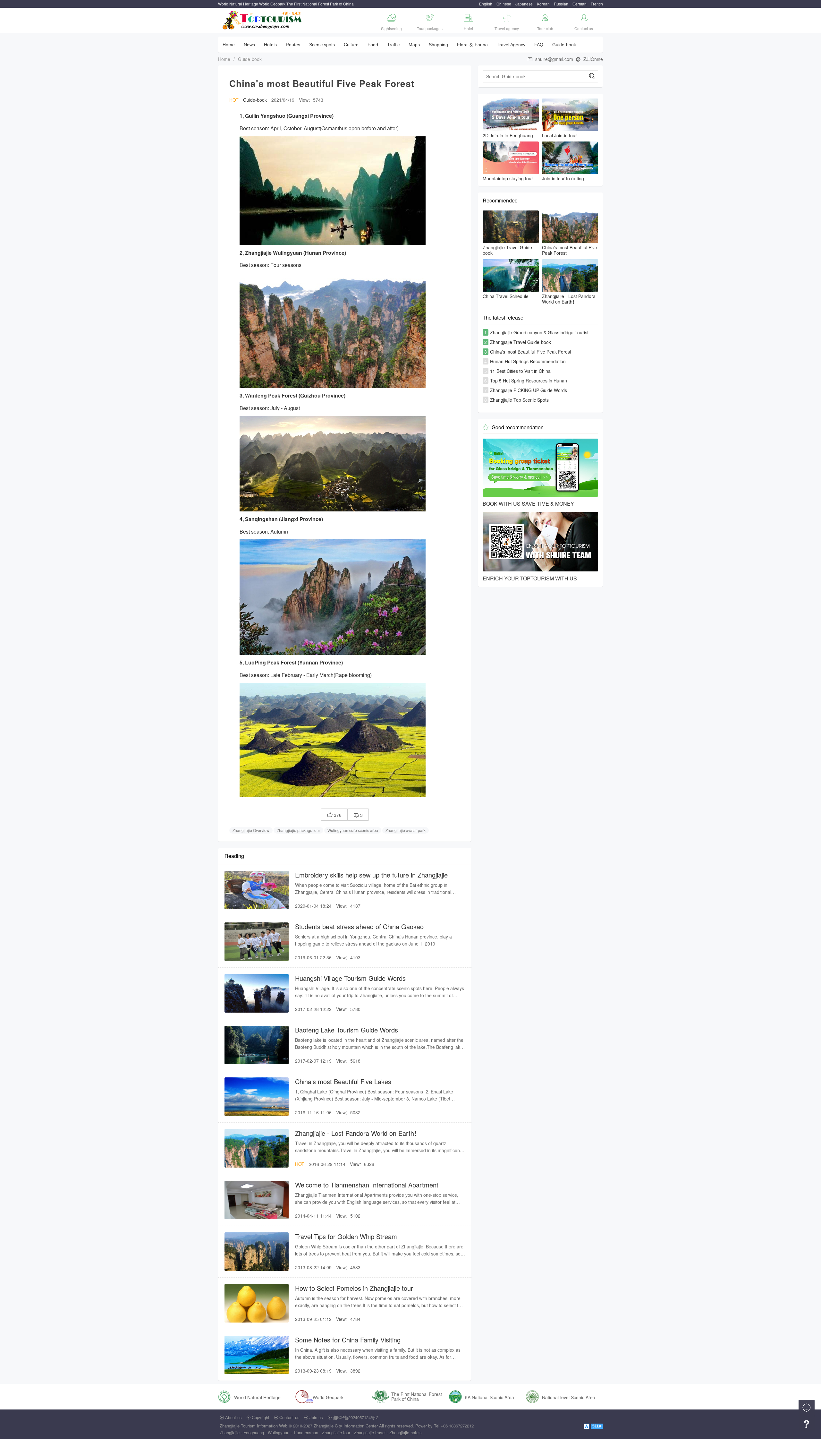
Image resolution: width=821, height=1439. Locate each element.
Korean (543, 3)
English (485, 3)
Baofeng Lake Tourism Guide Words (346, 1029)
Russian (561, 3)
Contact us (289, 1417)
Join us (316, 1417)
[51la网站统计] (587, 1426)
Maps (414, 44)
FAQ (538, 44)
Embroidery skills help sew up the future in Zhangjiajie (371, 874)
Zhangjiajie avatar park (405, 830)
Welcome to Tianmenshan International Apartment (366, 1184)
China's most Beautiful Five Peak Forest (530, 351)
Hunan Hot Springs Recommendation (528, 361)
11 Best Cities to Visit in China (520, 371)
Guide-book (564, 44)
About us (233, 1417)
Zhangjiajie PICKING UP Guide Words (528, 390)
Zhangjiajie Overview (251, 830)
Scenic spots (322, 44)
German (579, 3)
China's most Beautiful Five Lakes (343, 1081)
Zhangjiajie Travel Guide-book (520, 342)
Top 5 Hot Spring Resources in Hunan (528, 380)
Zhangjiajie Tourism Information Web (253, 1426)
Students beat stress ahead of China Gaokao (359, 926)
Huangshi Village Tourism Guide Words (350, 978)
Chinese (503, 3)
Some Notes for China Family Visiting (348, 1339)
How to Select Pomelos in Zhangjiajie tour (354, 1288)
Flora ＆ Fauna (472, 44)
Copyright (260, 1417)
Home (229, 44)
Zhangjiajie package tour (298, 830)
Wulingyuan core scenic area (352, 830)
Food (373, 44)
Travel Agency (511, 44)
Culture (351, 44)
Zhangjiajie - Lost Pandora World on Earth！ (357, 1133)
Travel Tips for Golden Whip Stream (346, 1236)
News (249, 44)
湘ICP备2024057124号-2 (355, 1417)
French (597, 3)
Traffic (393, 44)
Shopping (438, 44)
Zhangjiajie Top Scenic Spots (519, 400)
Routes (293, 44)
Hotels (270, 44)
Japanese (524, 3)
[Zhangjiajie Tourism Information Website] (262, 19)
